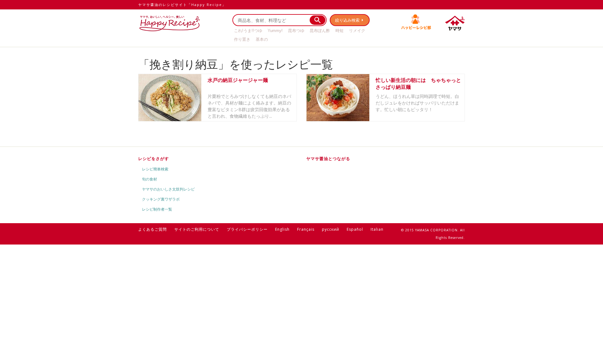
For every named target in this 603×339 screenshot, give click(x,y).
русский (330, 229)
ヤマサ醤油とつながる (328, 158)
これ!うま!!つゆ (248, 30)
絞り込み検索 (347, 20)
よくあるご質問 (152, 229)
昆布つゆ (296, 30)
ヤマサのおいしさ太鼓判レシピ (168, 189)
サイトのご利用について (196, 229)
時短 (339, 30)
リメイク (357, 30)
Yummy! (275, 30)
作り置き (242, 39)
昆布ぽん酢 (320, 30)
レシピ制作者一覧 (157, 209)
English (282, 229)
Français (305, 229)
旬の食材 (149, 179)
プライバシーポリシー (247, 229)
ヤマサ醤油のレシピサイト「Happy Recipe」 (182, 4)
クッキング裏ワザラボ (161, 199)
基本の (262, 39)
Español (355, 229)
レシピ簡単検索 (155, 169)
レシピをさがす (153, 158)
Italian (377, 229)
